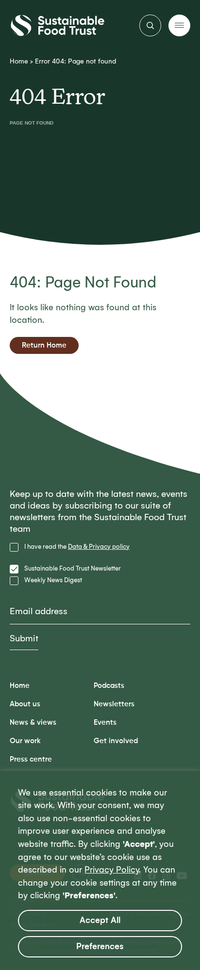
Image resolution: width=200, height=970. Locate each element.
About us (25, 704)
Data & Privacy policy (99, 546)
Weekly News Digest (53, 580)
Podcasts (109, 685)
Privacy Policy (111, 870)
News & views (33, 722)
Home (19, 61)
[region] (100, 870)
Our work (25, 741)
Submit (24, 638)
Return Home (44, 345)
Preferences (100, 946)
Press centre (31, 759)
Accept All (100, 920)
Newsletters (114, 704)
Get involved (116, 741)
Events (105, 722)
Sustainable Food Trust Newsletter (72, 568)
